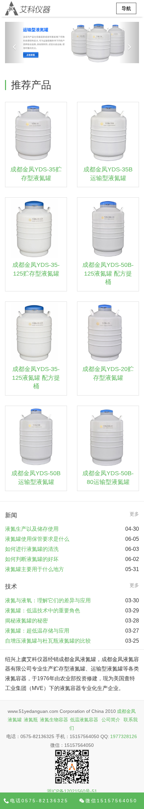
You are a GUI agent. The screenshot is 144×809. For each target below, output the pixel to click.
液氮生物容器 (54, 719)
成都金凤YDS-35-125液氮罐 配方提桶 (36, 378)
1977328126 (123, 736)
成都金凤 (126, 711)
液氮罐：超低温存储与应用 (37, 631)
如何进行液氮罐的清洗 (32, 549)
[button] (15, 42)
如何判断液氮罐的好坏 (32, 559)
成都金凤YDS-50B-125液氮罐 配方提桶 (108, 273)
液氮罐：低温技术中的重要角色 (42, 610)
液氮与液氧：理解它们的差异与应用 (48, 600)
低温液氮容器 (84, 719)
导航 (126, 8)
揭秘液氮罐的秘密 (26, 620)
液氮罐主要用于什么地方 (34, 569)
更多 (134, 514)
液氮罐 (15, 719)
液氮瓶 (31, 719)
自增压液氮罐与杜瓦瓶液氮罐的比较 (48, 641)
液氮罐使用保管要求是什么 (37, 539)
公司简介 (110, 719)
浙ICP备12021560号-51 (72, 791)
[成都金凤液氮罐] (27, 8)
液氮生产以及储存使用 (32, 529)
